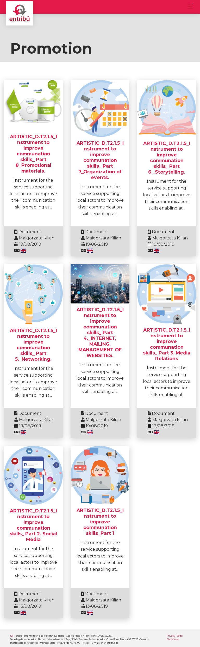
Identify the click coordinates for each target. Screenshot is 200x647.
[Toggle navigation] (189, 6)
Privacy (170, 635)
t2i (12, 635)
